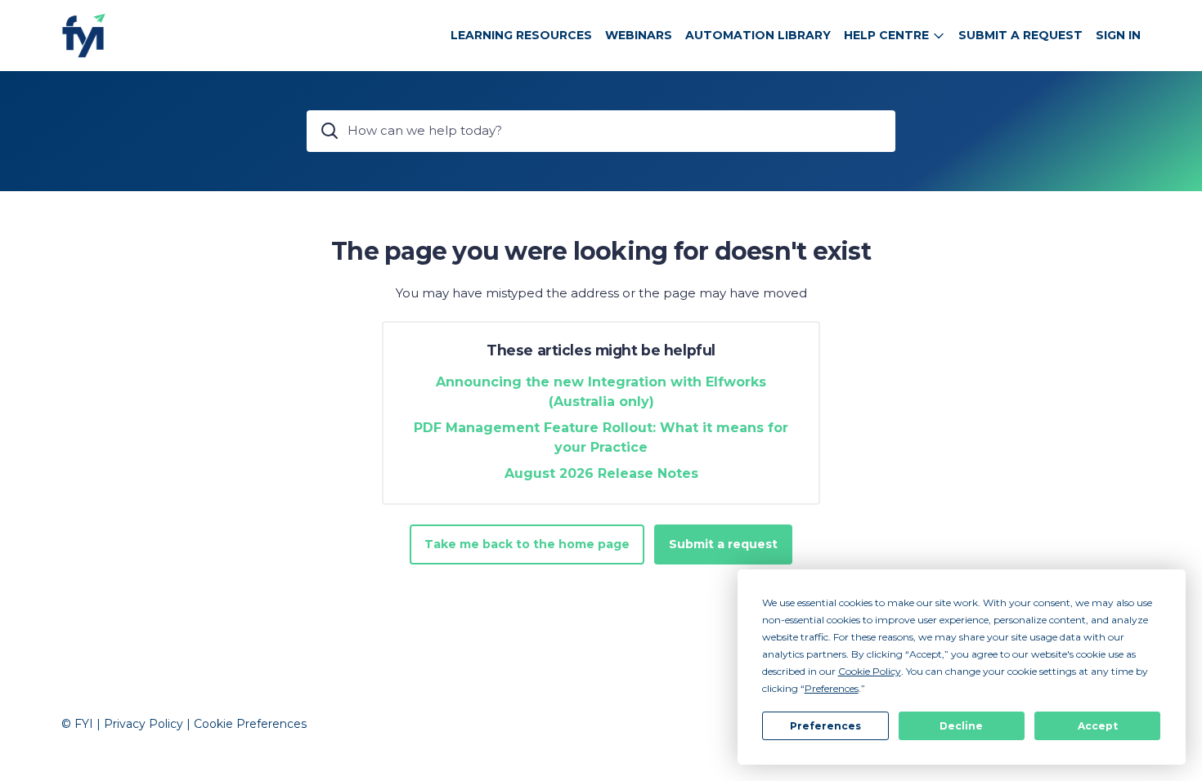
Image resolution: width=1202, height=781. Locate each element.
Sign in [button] (1118, 35)
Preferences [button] (832, 688)
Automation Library (758, 35)
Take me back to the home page (527, 544)
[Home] (83, 35)
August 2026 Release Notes (601, 473)
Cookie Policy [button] (869, 671)
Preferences (825, 726)
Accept (1098, 726)
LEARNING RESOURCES (521, 35)
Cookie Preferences (250, 723)
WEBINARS (638, 35)
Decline (961, 726)
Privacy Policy (143, 723)
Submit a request (1020, 35)
